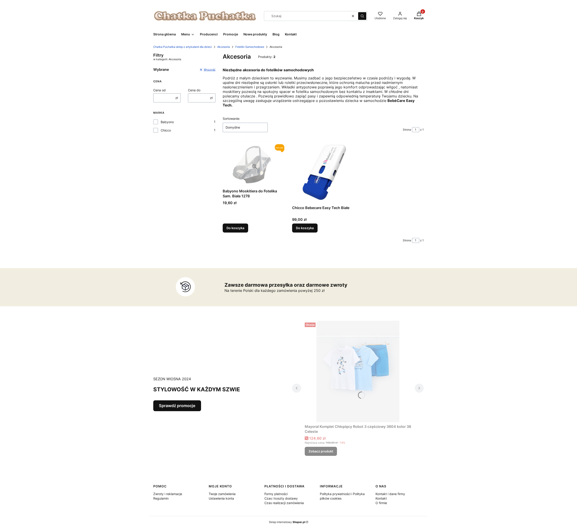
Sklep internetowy (287, 522)
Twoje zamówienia (222, 494)
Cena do (194, 90)
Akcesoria (223, 46)
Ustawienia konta (221, 498)
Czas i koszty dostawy (281, 498)
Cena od (159, 90)
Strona (407, 129)
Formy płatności (276, 494)
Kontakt (381, 498)
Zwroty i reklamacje (167, 494)
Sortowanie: (231, 118)
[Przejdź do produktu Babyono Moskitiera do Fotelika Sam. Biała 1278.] (254, 164)
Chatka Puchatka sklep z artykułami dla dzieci (182, 46)
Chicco (166, 130)
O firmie (381, 503)
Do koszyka (235, 228)
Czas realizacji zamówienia (284, 503)
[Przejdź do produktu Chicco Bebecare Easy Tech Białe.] (323, 172)
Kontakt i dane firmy (390, 494)
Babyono (167, 122)
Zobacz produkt (321, 451)
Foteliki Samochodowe (249, 46)
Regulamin (161, 498)
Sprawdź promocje (177, 405)
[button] (362, 16)
